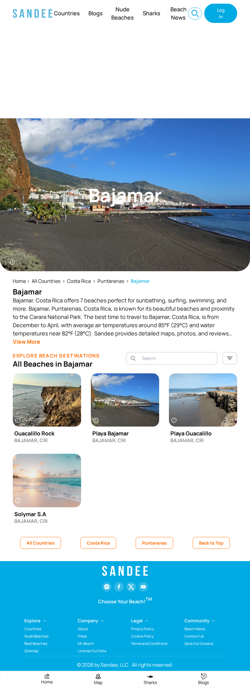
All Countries (46, 281)
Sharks (151, 13)
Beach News (178, 13)
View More (26, 341)
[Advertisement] (125, 72)
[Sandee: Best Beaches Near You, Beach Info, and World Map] (32, 13)
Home (19, 281)
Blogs (95, 13)
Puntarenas (111, 281)
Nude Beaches (122, 13)
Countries (67, 13)
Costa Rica (79, 281)
